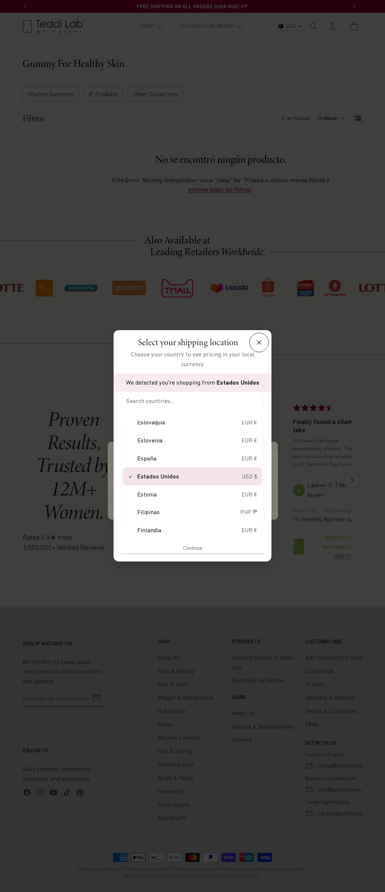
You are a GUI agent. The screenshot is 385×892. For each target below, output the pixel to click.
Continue (192, 548)
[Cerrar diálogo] (259, 342)
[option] (192, 423)
